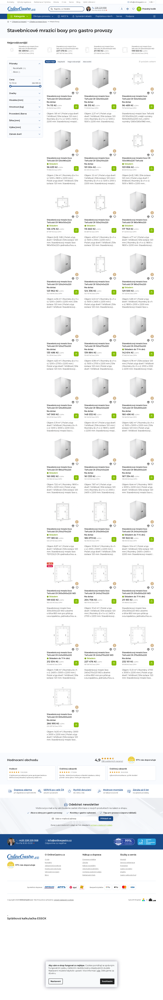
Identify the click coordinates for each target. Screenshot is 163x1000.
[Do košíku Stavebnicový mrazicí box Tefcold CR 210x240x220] (114, 477)
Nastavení (56, 981)
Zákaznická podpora (53, 866)
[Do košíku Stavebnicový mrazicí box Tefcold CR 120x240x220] (76, 292)
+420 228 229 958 (28, 840)
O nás (64, 2)
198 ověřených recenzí (112, 761)
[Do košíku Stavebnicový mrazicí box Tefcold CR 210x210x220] (151, 354)
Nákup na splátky (89, 866)
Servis (71, 2)
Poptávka (124, 866)
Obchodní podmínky (90, 869)
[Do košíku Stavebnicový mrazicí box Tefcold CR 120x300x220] (76, 415)
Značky (123, 872)
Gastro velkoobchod (128, 875)
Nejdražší (61, 62)
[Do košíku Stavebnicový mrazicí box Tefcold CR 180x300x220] (151, 477)
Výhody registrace (24, 2)
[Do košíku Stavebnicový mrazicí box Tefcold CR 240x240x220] (151, 539)
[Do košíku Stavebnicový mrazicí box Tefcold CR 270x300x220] (151, 663)
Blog (78, 2)
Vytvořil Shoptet (134, 900)
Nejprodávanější (74, 62)
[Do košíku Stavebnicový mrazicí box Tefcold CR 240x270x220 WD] (114, 663)
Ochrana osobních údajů (91, 872)
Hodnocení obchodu (53, 869)
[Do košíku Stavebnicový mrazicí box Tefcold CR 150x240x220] (114, 292)
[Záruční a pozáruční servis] (77, 89)
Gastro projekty (126, 869)
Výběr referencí (89, 2)
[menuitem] (44, 16)
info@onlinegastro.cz (60, 840)
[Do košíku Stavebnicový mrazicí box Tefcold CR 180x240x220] (114, 415)
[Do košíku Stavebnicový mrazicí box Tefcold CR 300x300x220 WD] (76, 601)
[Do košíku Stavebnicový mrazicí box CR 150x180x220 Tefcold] (151, 168)
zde (98, 971)
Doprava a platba (89, 859)
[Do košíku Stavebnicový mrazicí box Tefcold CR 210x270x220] (76, 539)
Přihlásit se (105, 818)
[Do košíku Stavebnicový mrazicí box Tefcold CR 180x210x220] (151, 292)
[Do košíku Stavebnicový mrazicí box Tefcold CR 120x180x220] (76, 168)
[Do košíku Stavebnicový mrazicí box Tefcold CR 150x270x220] (114, 354)
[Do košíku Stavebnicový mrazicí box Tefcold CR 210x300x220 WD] (151, 601)
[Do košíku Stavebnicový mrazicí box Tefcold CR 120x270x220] (76, 354)
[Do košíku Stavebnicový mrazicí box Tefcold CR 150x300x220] (151, 415)
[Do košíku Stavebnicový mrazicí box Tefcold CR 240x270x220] (114, 601)
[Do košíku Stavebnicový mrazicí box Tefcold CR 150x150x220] (151, 106)
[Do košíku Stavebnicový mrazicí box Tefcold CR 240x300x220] (76, 663)
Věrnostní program (52, 872)
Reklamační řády (88, 875)
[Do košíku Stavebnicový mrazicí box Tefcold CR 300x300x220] (76, 724)
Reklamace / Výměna (42, 2)
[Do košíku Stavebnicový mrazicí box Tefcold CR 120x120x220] (76, 106)
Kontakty (10, 2)
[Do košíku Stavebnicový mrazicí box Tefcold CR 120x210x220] (114, 168)
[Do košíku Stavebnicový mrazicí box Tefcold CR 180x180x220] (151, 230)
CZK (151, 2)
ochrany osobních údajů (101, 825)
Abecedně (87, 62)
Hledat (52, 9)
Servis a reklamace (127, 862)
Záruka (56, 2)
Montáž (123, 859)
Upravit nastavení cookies (64, 900)
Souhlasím (107, 981)
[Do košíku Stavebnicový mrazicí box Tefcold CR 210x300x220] (114, 539)
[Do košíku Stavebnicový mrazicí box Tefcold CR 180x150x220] (76, 230)
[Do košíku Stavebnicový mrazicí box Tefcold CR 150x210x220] (114, 230)
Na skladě (19, 68)
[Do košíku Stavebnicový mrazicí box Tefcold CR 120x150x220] (114, 106)
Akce (16, 72)
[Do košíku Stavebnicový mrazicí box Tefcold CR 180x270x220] (76, 477)
